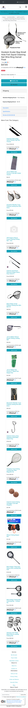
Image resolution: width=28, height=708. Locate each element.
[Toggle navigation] (3, 2)
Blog (14, 685)
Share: (3, 62)
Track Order (14, 657)
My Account (14, 655)
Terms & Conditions (21, 696)
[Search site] (20, 7)
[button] (21, 2)
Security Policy (14, 682)
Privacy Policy (14, 676)
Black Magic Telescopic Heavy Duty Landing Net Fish (14, 568)
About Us (14, 665)
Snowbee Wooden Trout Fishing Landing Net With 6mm (14, 206)
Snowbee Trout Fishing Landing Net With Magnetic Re (13, 470)
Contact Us (14, 668)
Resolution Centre (14, 660)
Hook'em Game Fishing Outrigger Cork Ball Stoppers (13, 503)
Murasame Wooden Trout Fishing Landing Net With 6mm (14, 404)
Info (24, 67)
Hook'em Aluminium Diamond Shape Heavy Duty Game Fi (13, 272)
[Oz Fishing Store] (3, 7)
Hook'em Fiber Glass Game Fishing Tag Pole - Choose (14, 140)
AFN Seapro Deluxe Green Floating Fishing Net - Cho (13, 239)
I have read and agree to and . (14, 697)
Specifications (6, 111)
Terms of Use (14, 673)
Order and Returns (14, 679)
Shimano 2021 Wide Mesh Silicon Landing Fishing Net (13, 634)
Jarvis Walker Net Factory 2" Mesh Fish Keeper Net (13, 371)
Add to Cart (14, 185)
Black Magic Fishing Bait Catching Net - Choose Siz (14, 601)
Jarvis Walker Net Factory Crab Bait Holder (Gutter (14, 173)
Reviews (5, 115)
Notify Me (14, 81)
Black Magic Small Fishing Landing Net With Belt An (14, 305)
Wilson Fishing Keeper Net (13, 535)
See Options (14, 152)
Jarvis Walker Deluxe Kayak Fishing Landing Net (13, 338)
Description (6, 108)
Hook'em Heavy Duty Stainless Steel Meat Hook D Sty (13, 437)
